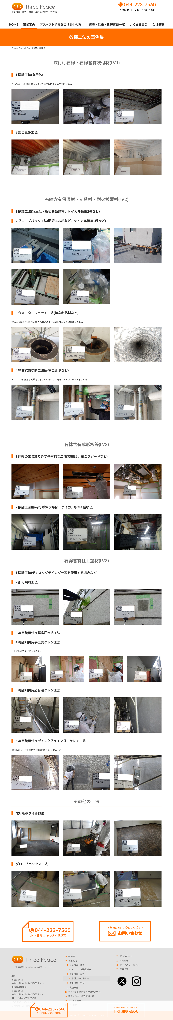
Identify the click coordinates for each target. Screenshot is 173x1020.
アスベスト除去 (76, 974)
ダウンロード (126, 956)
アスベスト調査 (76, 965)
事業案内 (72, 960)
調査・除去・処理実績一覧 (81, 996)
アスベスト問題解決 (81, 969)
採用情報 (124, 969)
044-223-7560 (137, 6)
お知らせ (124, 960)
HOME (71, 956)
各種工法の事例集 (80, 978)
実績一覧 (73, 987)
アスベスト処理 (76, 983)
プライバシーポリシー (130, 965)
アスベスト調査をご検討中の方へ (84, 992)
